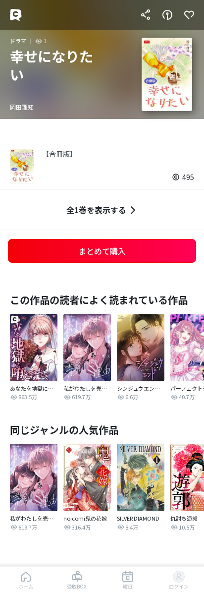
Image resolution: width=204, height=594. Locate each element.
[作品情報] (167, 15)
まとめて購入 (102, 251)
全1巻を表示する (96, 210)
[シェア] (145, 15)
